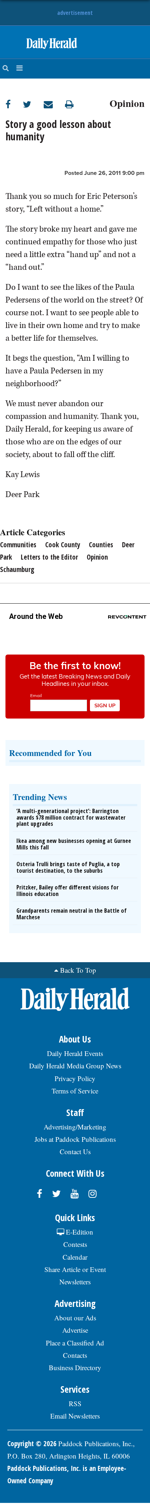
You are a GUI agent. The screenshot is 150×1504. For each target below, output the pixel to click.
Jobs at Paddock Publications (75, 1139)
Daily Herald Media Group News (75, 1065)
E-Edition (78, 1231)
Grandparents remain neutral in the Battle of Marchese (71, 914)
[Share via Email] (54, 104)
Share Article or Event (75, 1269)
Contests (75, 1244)
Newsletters (75, 1281)
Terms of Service (75, 1090)
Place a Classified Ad (75, 1342)
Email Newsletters (75, 1415)
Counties (101, 544)
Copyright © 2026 (31, 1443)
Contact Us (75, 1151)
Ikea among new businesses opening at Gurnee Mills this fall (73, 844)
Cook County (62, 544)
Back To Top (78, 970)
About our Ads (75, 1317)
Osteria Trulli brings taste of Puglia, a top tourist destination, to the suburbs (68, 867)
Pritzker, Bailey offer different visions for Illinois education (67, 890)
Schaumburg (17, 569)
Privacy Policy (75, 1078)
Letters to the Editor (49, 557)
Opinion (127, 102)
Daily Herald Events (75, 1053)
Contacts (75, 1355)
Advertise (75, 1330)
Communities (18, 544)
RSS (75, 1403)
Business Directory (75, 1367)
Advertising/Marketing (75, 1126)
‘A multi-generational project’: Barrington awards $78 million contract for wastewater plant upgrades (71, 817)
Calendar (75, 1256)
